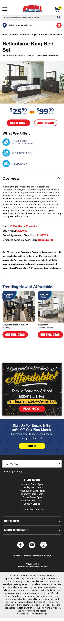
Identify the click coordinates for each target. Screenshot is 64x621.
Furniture (14, 35)
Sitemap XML (21, 471)
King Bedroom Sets (40, 35)
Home (5, 35)
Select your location (19, 25)
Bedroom (24, 35)
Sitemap (6, 471)
